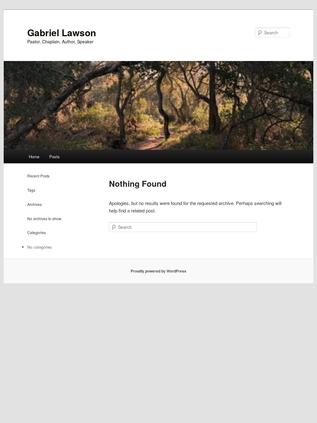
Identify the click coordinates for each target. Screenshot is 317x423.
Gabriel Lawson (61, 32)
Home (34, 156)
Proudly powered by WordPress (158, 271)
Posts (54, 156)
